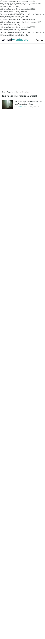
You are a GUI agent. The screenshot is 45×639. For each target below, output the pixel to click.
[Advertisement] (22, 65)
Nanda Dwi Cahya (21, 107)
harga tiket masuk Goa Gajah (21, 92)
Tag (8, 92)
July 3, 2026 (32, 107)
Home (4, 92)
